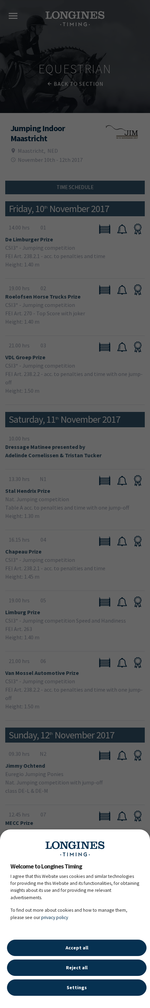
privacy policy (54, 917)
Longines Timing (75, 848)
